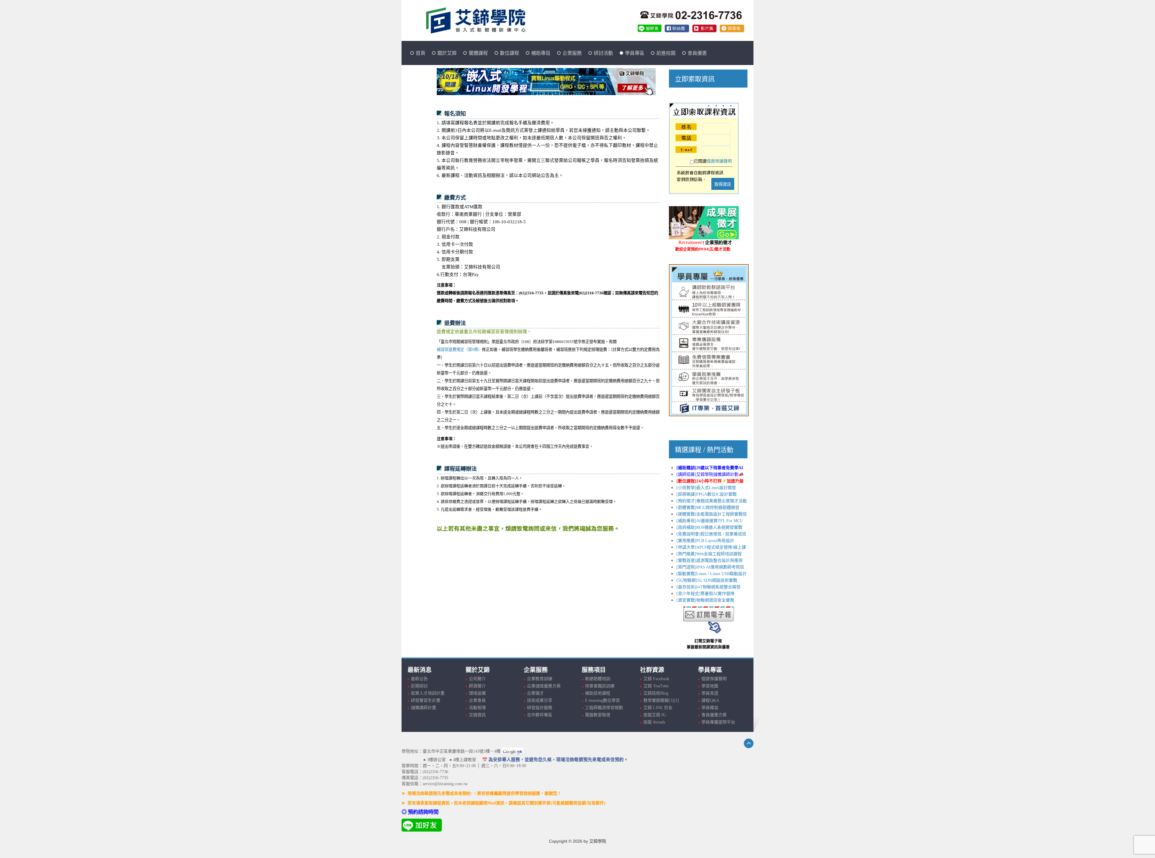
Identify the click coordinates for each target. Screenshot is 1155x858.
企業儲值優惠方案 (544, 686)
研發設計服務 (539, 707)
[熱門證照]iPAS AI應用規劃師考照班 (710, 567)
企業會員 (477, 700)
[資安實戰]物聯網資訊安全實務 (705, 600)
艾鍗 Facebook (656, 679)
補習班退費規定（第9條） (459, 349)
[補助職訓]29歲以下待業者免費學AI (709, 468)
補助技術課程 (597, 693)
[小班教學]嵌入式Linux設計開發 (706, 487)
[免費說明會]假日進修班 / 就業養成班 (711, 534)
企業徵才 (535, 693)
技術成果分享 (539, 700)
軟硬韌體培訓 (597, 679)
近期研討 (419, 686)
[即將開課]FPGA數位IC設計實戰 (706, 494)
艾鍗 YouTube (656, 686)
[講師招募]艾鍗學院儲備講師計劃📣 (710, 474)
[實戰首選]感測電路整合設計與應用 (709, 560)
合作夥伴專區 (539, 715)
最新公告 (419, 679)
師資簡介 (477, 686)
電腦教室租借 (597, 715)
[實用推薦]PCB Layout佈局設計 (705, 540)
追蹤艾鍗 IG (654, 715)
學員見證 (709, 693)
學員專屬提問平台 (718, 722)
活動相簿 (477, 707)
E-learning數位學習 (602, 700)
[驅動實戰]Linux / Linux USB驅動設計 (711, 573)
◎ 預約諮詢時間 (420, 812)
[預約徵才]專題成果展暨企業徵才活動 (711, 501)
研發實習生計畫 (425, 700)
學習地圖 (709, 686)
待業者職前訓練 (599, 686)
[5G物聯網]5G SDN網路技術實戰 (706, 580)
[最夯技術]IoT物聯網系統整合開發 (708, 587)
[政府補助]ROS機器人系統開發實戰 (709, 527)
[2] (676, 700)
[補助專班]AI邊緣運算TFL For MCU (709, 521)
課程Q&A (710, 700)
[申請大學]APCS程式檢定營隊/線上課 (711, 547)
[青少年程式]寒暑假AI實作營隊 (705, 593)
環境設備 (477, 693)
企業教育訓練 (539, 679)
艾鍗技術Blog (655, 693)
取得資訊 (722, 184)
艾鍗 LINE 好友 (658, 707)
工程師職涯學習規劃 (604, 707)
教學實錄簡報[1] (658, 700)
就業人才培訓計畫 (428, 693)
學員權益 (709, 707)
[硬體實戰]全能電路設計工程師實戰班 (711, 514)
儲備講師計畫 (423, 707)
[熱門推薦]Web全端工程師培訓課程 (709, 554)
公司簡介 (477, 679)
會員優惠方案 (714, 715)
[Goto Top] (748, 743)
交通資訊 (477, 715)
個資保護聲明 (719, 161)
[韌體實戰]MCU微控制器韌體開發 (707, 507)
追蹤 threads (654, 722)
